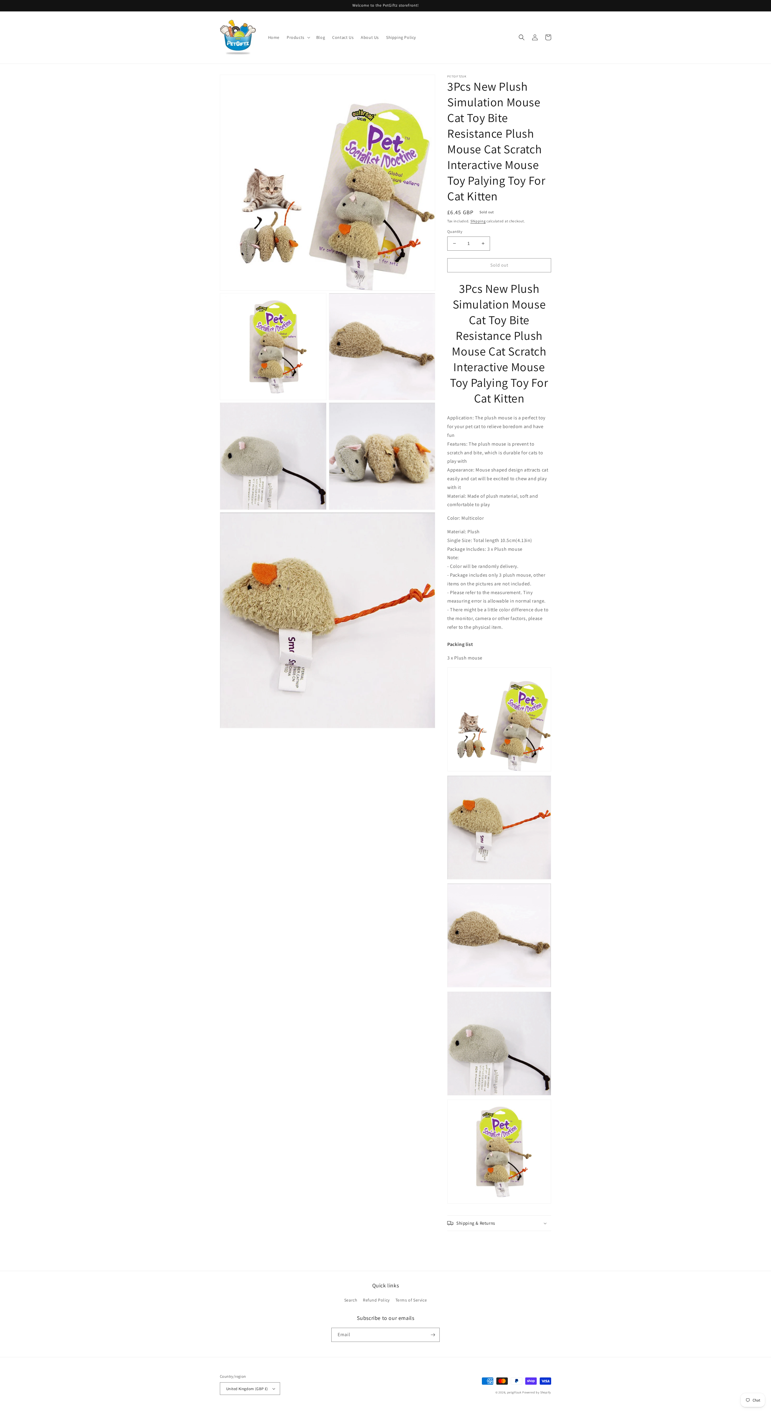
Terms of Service (411, 1300)
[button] (298, 37)
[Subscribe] (432, 1335)
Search (350, 1300)
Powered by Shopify (536, 1392)
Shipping (478, 221)
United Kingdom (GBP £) (247, 1388)
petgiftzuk (514, 1392)
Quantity (454, 231)
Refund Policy (376, 1300)
